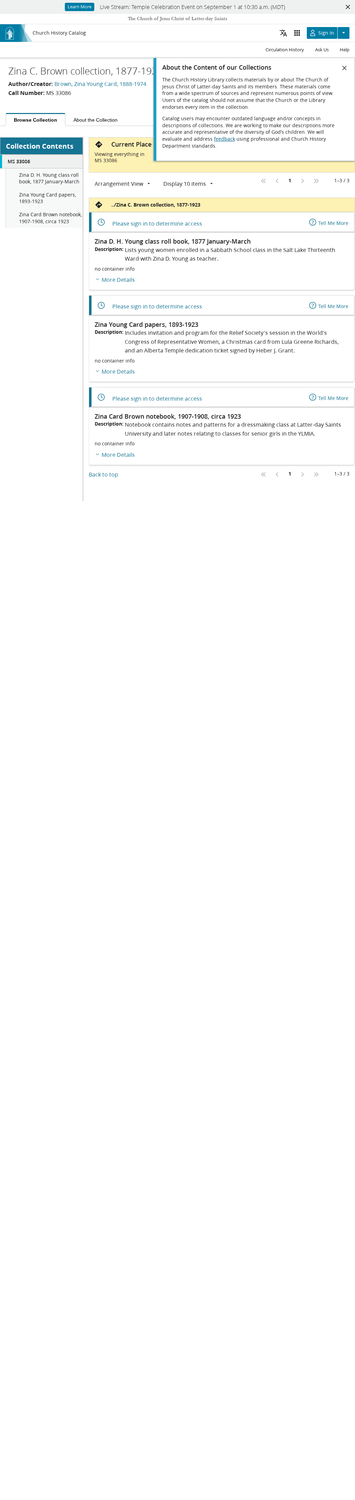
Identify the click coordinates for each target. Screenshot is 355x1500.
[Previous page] (277, 181)
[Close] (344, 68)
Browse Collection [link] (35, 120)
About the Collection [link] (95, 120)
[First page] (263, 181)
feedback (224, 139)
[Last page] (316, 181)
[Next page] (302, 181)
